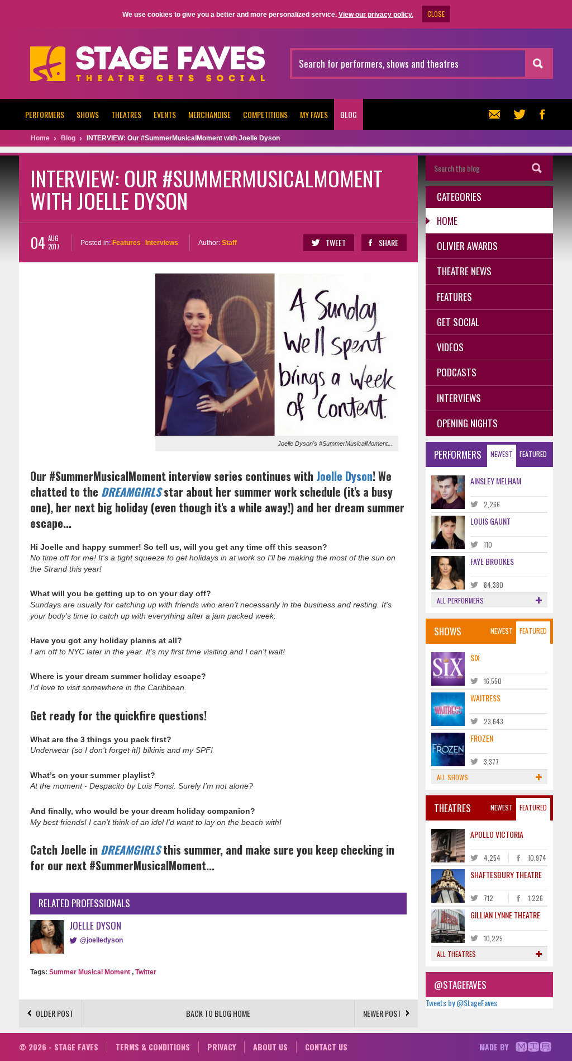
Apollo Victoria (496, 834)
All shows (452, 777)
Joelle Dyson (344, 476)
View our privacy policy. (376, 14)
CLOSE (436, 13)
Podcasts (456, 372)
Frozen (481, 738)
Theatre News (464, 271)
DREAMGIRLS (131, 491)
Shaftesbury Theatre (506, 874)
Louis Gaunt (490, 521)
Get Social (458, 322)
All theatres (456, 954)
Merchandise (209, 114)
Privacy (221, 1047)
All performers (460, 600)
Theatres (126, 114)
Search (537, 168)
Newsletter (497, 114)
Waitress (485, 698)
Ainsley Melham (495, 481)
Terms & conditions (153, 1047)
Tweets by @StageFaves (461, 1002)
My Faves (314, 114)
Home (447, 221)
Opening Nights (467, 423)
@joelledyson (101, 940)
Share (388, 242)
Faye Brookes (492, 561)
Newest (501, 454)
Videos (450, 347)
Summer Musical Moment (89, 972)
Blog (348, 114)
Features (126, 243)
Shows (88, 114)
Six (475, 657)
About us (270, 1047)
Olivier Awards (467, 246)
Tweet (336, 242)
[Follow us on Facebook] (542, 114)
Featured (533, 454)
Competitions (265, 114)
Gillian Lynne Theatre (505, 915)
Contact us (326, 1047)
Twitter (145, 972)
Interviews (161, 243)
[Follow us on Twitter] (519, 114)
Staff (229, 243)
